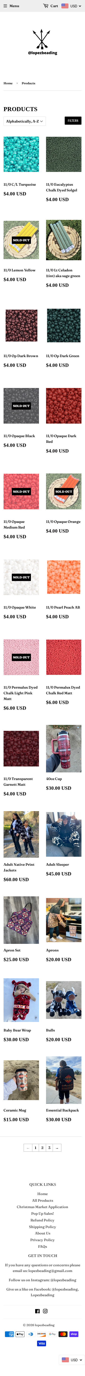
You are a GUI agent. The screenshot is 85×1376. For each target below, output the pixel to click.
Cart (54, 6)
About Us (42, 1233)
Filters (73, 121)
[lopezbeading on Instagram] (45, 1312)
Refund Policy (42, 1220)
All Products (42, 1200)
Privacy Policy (42, 1240)
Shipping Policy (42, 1227)
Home (8, 83)
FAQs (42, 1246)
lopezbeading (45, 1325)
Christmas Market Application (42, 1207)
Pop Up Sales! (42, 1213)
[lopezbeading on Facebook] (37, 1312)
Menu (14, 6)
